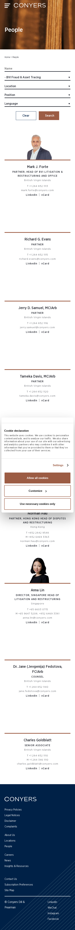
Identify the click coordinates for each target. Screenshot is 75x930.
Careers (9, 855)
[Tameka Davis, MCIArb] (37, 354)
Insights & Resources (17, 866)
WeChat (52, 908)
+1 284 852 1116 (38, 323)
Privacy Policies (13, 810)
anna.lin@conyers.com (37, 618)
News (8, 860)
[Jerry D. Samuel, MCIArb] (37, 285)
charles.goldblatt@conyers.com (37, 764)
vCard (45, 195)
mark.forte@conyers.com (37, 190)
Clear (25, 115)
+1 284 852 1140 (38, 687)
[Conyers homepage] (30, 6)
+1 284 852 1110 (38, 755)
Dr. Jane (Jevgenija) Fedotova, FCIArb (37, 669)
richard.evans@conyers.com (37, 259)
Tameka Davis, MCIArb (37, 376)
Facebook (53, 919)
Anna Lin (37, 590)
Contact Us (11, 879)
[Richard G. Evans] (37, 217)
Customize (35, 490)
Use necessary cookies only (37, 503)
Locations (10, 841)
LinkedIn (31, 195)
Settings (58, 465)
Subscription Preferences (19, 885)
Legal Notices (12, 815)
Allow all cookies (37, 477)
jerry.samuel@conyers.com (37, 327)
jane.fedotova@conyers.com (37, 691)
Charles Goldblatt (38, 740)
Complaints (11, 826)
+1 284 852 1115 (38, 255)
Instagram (53, 913)
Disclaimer (10, 821)
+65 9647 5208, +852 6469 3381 (39, 613)
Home (7, 57)
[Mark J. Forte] (37, 144)
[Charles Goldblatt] (37, 718)
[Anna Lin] (37, 568)
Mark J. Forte (37, 167)
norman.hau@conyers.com (37, 541)
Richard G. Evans (37, 239)
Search (49, 115)
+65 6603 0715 (38, 609)
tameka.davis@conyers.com (37, 396)
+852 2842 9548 (38, 533)
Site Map (9, 890)
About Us (10, 835)
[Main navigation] (7, 6)
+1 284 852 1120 (38, 391)
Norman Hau (37, 513)
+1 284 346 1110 (38, 760)
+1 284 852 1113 (38, 186)
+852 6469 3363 (38, 537)
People (8, 846)
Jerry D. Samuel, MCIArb (37, 308)
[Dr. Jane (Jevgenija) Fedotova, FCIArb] (37, 644)
